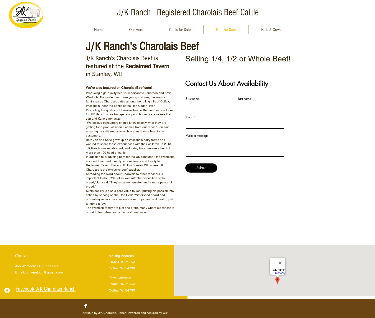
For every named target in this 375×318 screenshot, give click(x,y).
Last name (244, 98)
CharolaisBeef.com (136, 88)
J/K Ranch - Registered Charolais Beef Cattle (188, 12)
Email (189, 117)
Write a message (197, 135)
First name (192, 98)
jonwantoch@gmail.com (44, 272)
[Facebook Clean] (85, 306)
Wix (165, 313)
